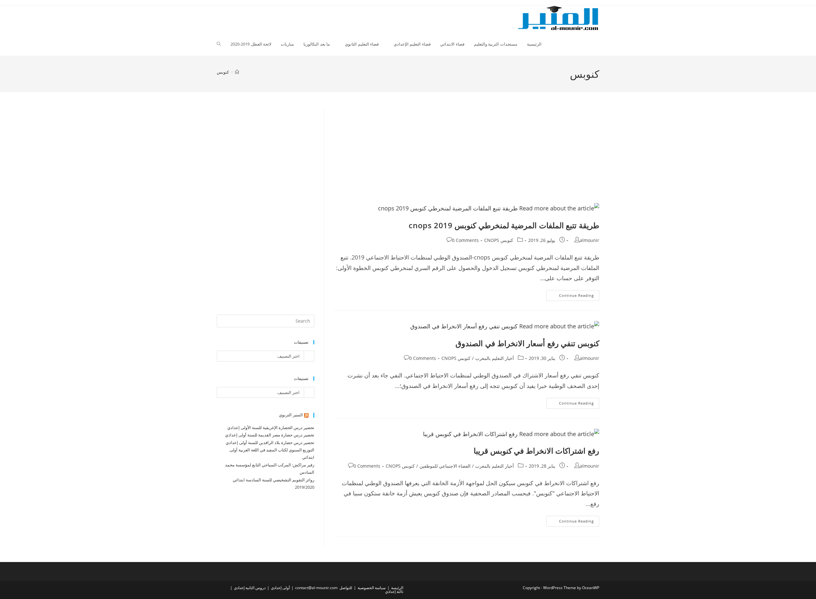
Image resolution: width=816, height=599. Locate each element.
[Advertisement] (466, 155)
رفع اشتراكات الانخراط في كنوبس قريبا (536, 450)
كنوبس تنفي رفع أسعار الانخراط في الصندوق (527, 343)
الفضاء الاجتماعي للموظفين (444, 466)
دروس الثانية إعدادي (250, 587)
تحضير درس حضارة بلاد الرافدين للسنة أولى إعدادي (270, 442)
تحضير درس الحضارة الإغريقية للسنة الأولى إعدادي (270, 427)
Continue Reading (570, 296)
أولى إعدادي (280, 587)
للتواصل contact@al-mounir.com (323, 587)
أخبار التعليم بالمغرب (494, 358)
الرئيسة (397, 587)
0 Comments (465, 240)
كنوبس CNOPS (498, 240)
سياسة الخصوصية (372, 587)
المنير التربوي (291, 415)
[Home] (237, 72)
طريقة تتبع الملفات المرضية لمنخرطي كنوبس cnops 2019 (504, 225)
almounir (589, 240)
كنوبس (223, 72)
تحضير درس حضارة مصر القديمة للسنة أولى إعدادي (269, 435)
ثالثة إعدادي (394, 591)
